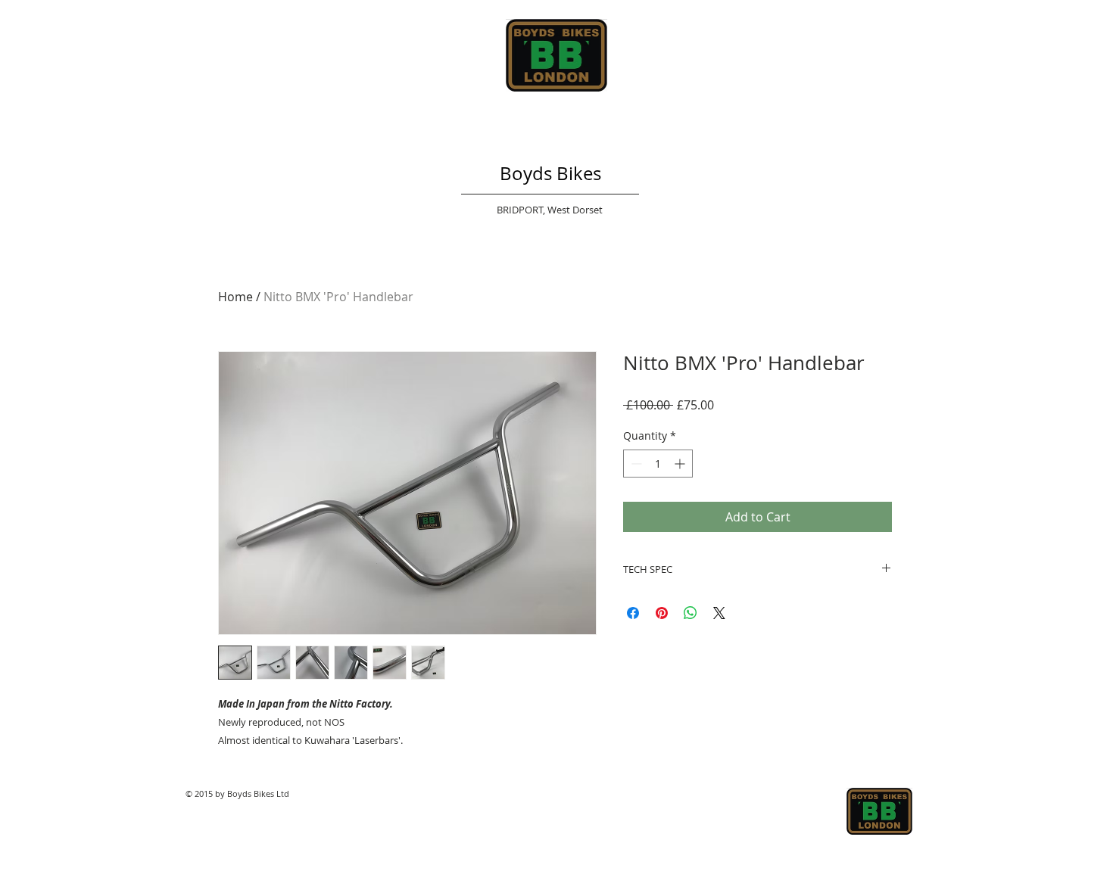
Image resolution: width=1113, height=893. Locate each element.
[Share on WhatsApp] (690, 613)
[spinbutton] (658, 463)
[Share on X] (719, 613)
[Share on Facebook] (633, 613)
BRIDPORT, (522, 209)
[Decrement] (634, 463)
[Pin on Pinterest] (662, 613)
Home (235, 296)
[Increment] (681, 463)
